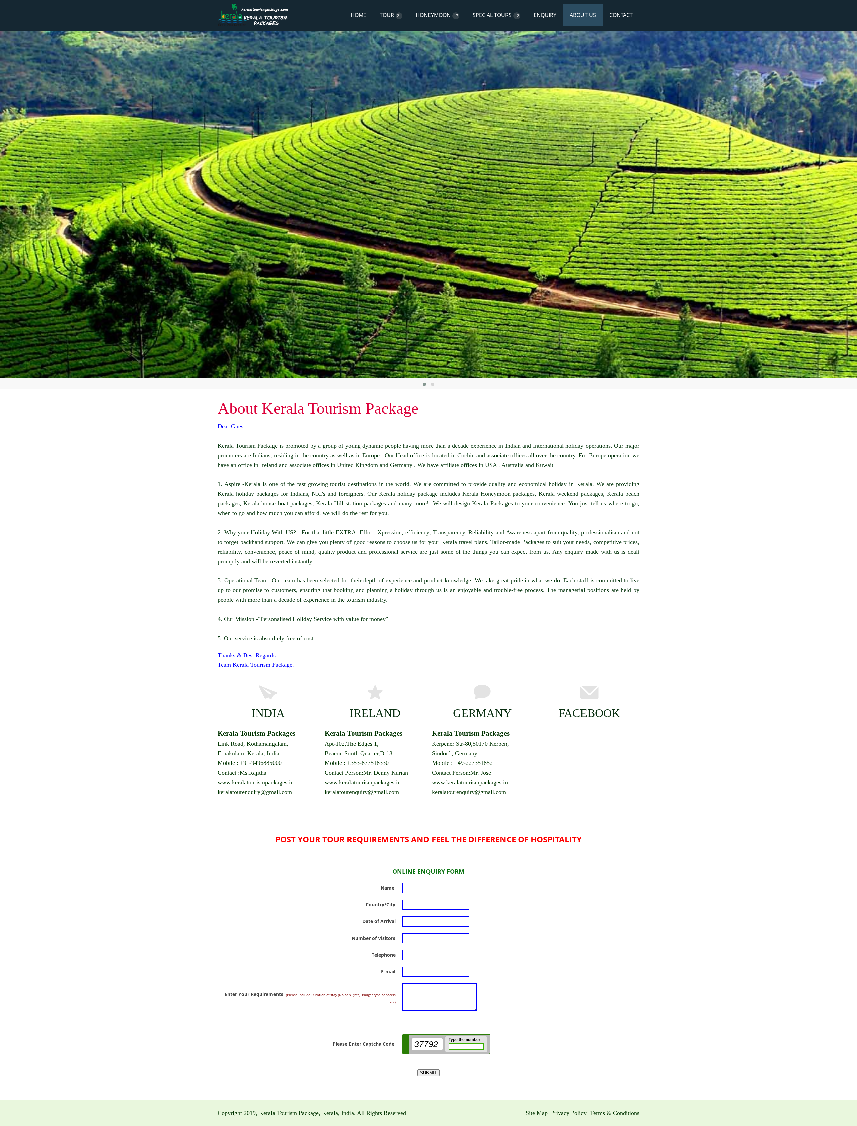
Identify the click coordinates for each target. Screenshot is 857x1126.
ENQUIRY (545, 15)
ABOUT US (583, 15)
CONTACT (621, 15)
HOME (358, 15)
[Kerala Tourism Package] (253, 15)
